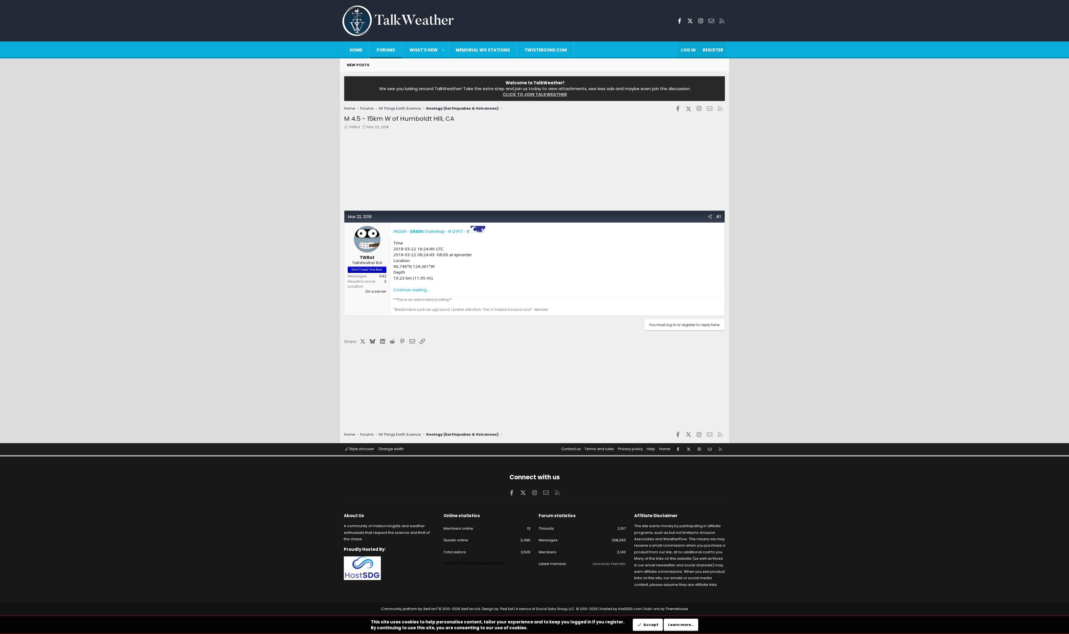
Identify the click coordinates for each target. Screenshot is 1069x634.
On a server (375, 291)
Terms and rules (599, 449)
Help (651, 449)
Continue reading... (411, 289)
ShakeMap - (438, 231)
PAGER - (408, 231)
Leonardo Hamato (609, 563)
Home (356, 50)
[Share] (710, 216)
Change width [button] (391, 449)
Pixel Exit (506, 608)
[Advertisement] (511, 171)
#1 (718, 216)
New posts (358, 65)
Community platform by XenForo (431, 608)
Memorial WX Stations (483, 50)
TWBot (354, 127)
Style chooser (361, 449)
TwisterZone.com (545, 50)
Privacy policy (630, 449)
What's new (424, 50)
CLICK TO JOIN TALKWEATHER (535, 94)
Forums (386, 50)
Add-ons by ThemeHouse (666, 608)
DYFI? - (460, 231)
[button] (443, 49)
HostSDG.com (630, 608)
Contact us (571, 449)
